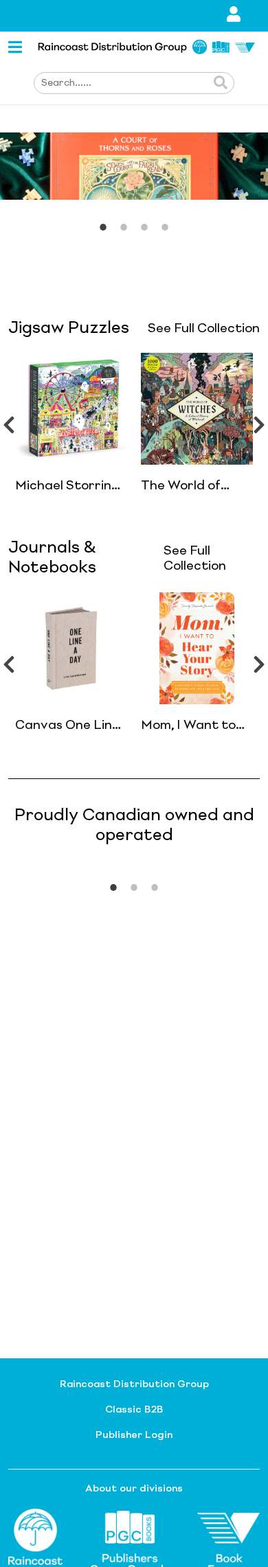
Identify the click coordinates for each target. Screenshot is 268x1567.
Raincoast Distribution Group (134, 1384)
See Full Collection (204, 329)
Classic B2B (134, 1410)
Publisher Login (134, 1435)
